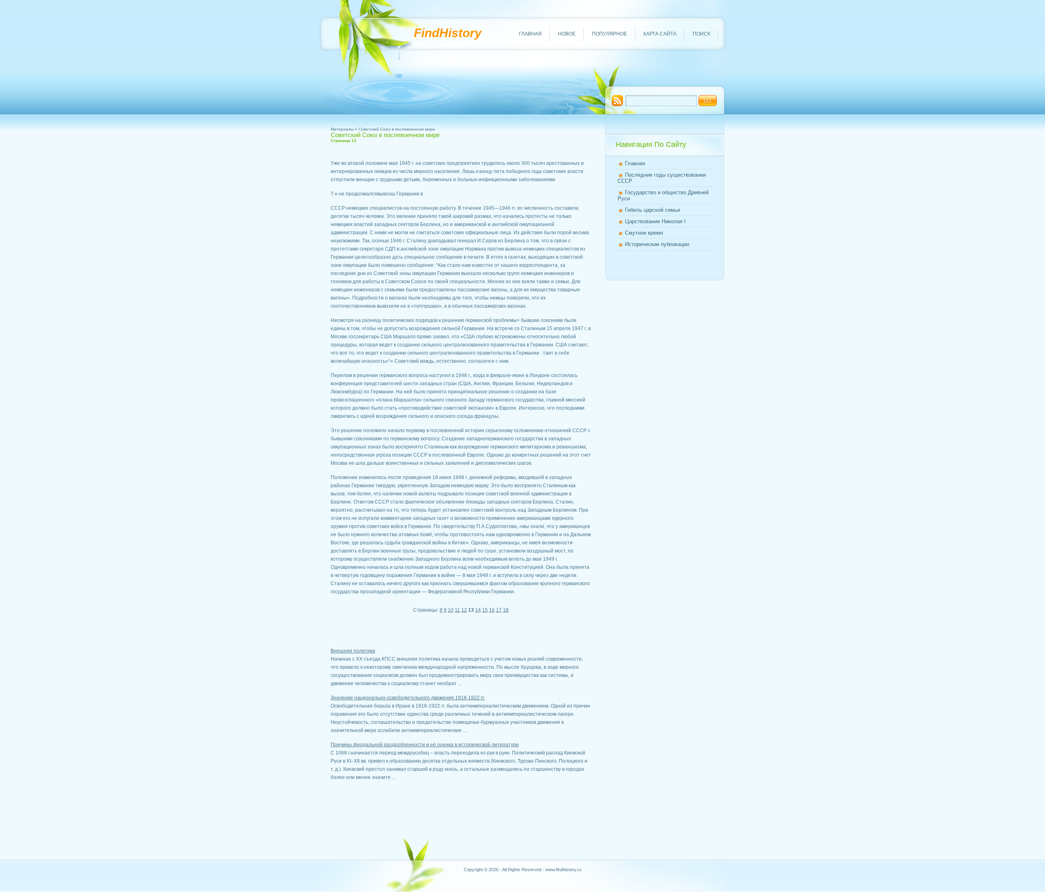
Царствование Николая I (655, 221)
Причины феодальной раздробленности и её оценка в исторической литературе (425, 745)
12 (464, 610)
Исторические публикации (657, 244)
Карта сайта (659, 34)
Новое (567, 34)
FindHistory (448, 33)
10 (451, 610)
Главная (530, 34)
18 (506, 610)
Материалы (342, 129)
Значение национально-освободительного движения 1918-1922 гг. (408, 698)
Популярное (609, 34)
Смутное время (644, 233)
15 (485, 610)
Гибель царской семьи (652, 210)
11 (457, 610)
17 (499, 610)
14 (478, 610)
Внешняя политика (353, 651)
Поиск (701, 34)
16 (492, 610)
